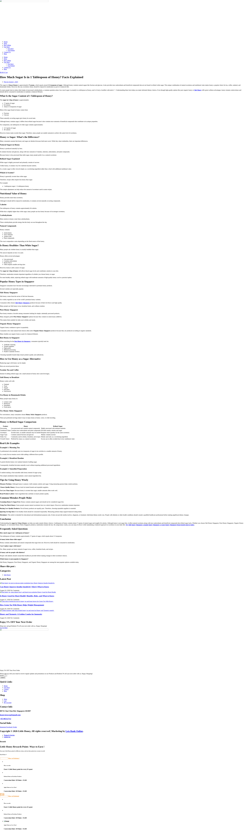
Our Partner (11, 50)
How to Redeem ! (14, 758)
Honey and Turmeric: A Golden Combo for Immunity (21, 614)
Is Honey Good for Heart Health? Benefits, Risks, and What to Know (27, 596)
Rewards (3, 741)
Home (6, 42)
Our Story (7, 47)
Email (2, 675)
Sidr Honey (198, 90)
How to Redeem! (13, 796)
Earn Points (4, 758)
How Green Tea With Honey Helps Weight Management (22, 605)
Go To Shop (3, 628)
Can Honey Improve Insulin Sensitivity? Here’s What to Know (24, 587)
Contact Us (7, 52)
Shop (5, 43)
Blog (5, 54)
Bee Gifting (7, 45)
